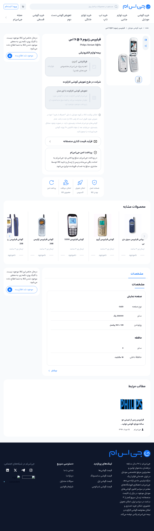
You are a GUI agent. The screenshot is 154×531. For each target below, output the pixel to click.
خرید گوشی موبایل (143, 17)
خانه (147, 28)
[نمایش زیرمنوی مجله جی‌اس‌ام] (6, 17)
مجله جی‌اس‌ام (17, 17)
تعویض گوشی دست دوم (61, 17)
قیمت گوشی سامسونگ (101, 475)
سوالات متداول (66, 481)
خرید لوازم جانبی (122, 17)
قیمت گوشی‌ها (105, 470)
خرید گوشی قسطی (38, 17)
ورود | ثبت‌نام (11, 6)
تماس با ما (68, 470)
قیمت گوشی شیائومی (102, 486)
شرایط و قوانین (66, 486)
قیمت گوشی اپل (104, 481)
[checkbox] (94, 67)
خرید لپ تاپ (103, 17)
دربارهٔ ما (69, 475)
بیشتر (54, 370)
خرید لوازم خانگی (86, 17)
